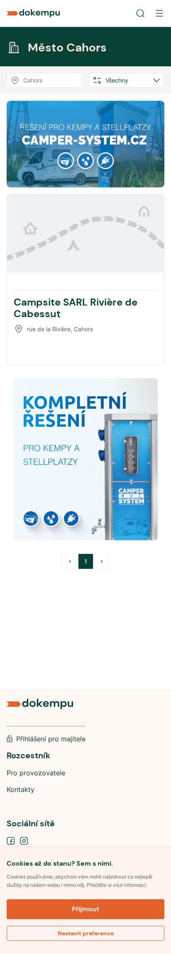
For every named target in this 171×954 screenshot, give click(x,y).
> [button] (101, 561)
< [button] (69, 561)
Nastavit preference (86, 933)
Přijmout (85, 909)
